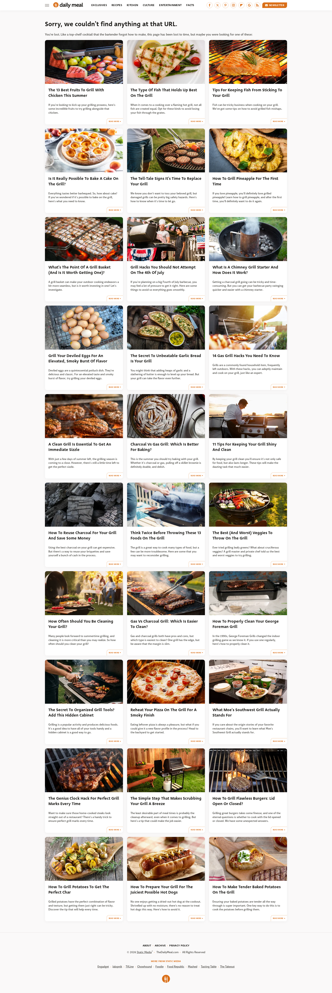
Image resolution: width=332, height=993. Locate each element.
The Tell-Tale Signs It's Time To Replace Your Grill (166, 181)
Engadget (103, 966)
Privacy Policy (179, 945)
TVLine (130, 966)
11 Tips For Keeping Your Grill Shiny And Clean (245, 447)
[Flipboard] (241, 5)
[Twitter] (217, 5)
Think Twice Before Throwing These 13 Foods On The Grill (166, 535)
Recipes (117, 5)
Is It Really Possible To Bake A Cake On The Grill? (83, 181)
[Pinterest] (225, 5)
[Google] (249, 5)
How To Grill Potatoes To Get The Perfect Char (78, 889)
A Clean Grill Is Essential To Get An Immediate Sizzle (79, 447)
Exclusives (99, 5)
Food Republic (175, 966)
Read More (114, 121)
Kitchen (132, 5)
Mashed (192, 966)
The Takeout (227, 966)
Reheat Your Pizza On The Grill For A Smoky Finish (164, 712)
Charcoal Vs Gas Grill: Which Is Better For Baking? (165, 447)
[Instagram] (233, 5)
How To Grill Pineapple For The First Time (245, 181)
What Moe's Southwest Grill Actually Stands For (246, 712)
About (147, 945)
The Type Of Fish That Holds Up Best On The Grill (164, 92)
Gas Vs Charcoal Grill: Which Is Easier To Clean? (164, 624)
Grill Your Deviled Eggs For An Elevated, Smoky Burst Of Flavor (77, 358)
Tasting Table (208, 966)
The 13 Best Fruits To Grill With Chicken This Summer (76, 92)
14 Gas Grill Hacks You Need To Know (246, 355)
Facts (190, 5)
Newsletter (276, 5)
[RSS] (257, 5)
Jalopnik (117, 966)
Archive (160, 945)
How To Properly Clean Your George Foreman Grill (246, 624)
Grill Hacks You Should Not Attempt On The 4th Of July (163, 270)
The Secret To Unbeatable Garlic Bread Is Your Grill (166, 358)
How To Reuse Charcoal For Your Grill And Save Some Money (82, 535)
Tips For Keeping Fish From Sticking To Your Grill (247, 92)
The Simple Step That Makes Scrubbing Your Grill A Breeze (166, 801)
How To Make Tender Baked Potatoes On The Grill (247, 889)
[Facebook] (210, 5)
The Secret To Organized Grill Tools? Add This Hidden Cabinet (81, 712)
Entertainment (170, 5)
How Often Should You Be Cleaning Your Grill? (80, 624)
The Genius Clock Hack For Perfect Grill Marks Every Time (83, 801)
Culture (148, 5)
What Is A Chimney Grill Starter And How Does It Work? (245, 270)
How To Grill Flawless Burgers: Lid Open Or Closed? (244, 801)
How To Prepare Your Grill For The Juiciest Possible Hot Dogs (162, 889)
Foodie (159, 966)
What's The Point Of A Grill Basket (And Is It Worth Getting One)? (79, 270)
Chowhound (144, 966)
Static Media (144, 952)
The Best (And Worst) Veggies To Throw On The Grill (243, 535)
